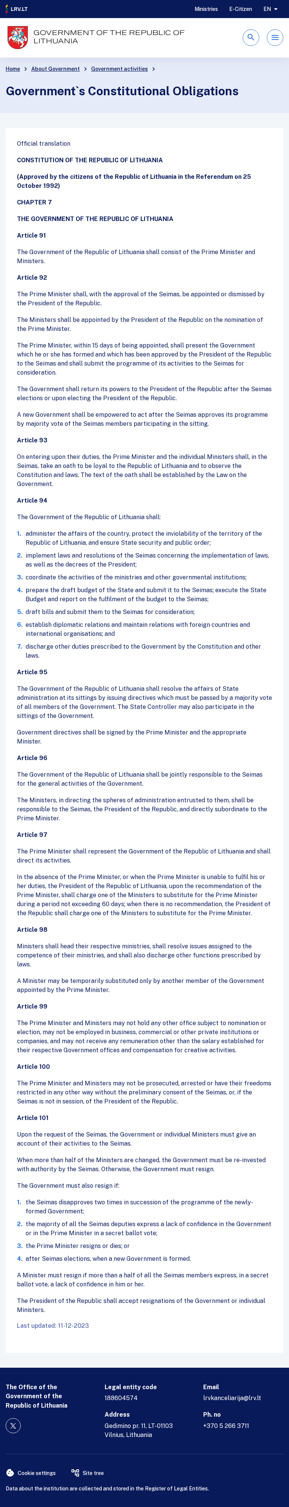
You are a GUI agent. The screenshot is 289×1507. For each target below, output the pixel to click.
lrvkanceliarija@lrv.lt (232, 1398)
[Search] (251, 37)
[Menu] (275, 37)
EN (267, 9)
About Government (55, 69)
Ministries (206, 9)
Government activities (119, 69)
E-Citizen (240, 9)
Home (13, 69)
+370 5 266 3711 (226, 1425)
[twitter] (13, 1425)
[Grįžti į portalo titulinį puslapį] (17, 9)
